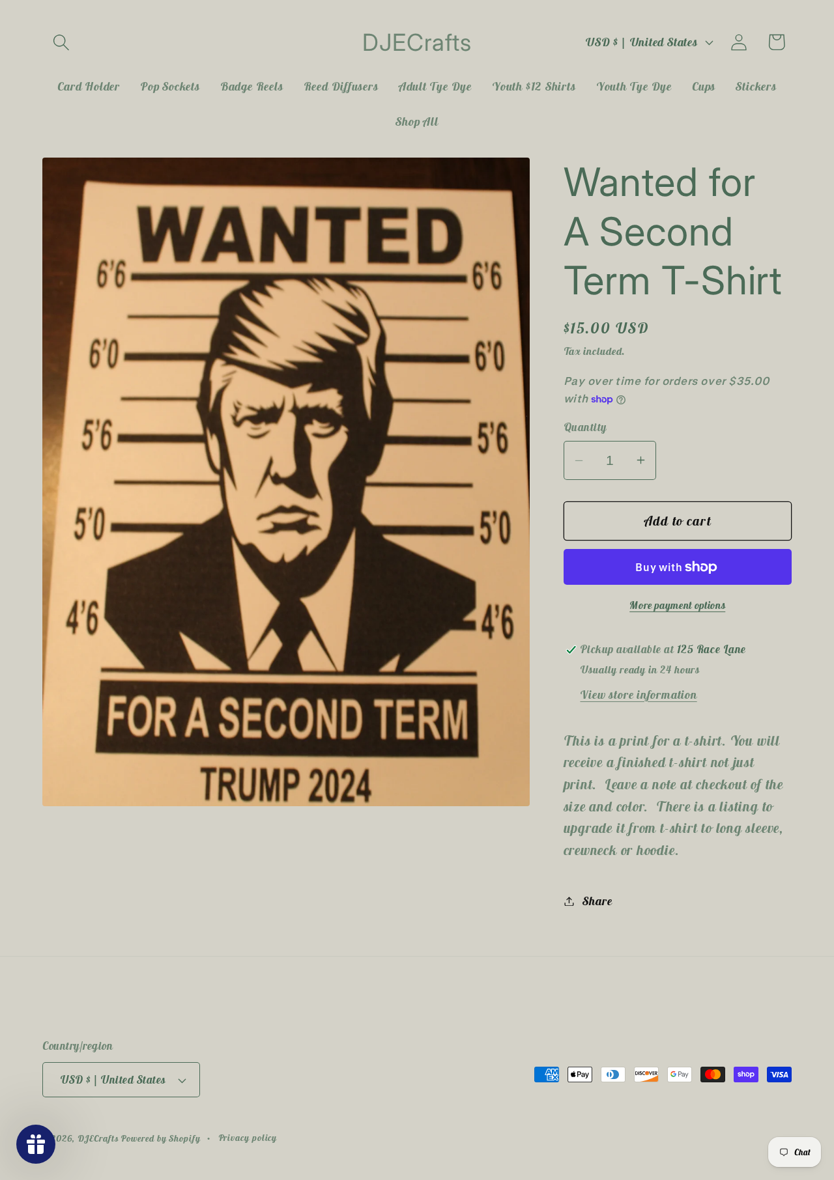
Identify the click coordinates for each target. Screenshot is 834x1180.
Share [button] (597, 900)
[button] (60, 42)
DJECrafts (98, 1138)
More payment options (677, 604)
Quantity (585, 427)
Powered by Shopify (160, 1138)
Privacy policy (248, 1138)
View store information (638, 694)
